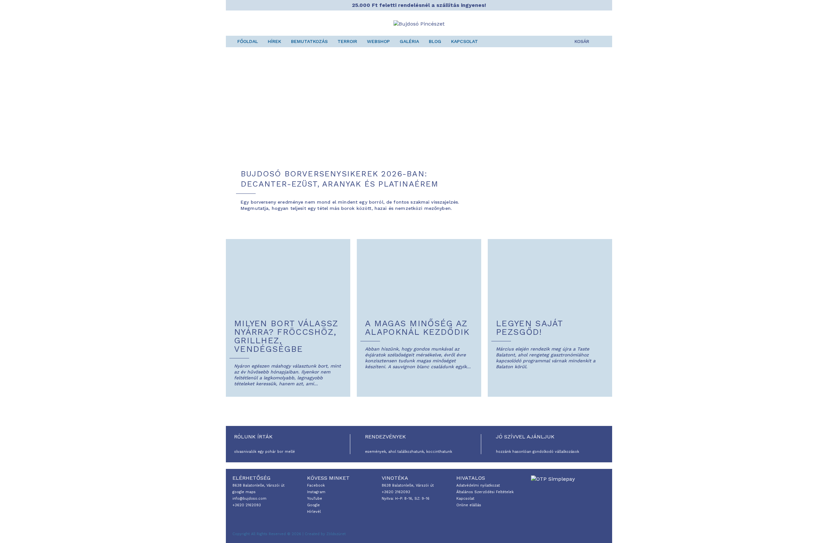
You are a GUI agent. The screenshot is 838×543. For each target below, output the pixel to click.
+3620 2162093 (246, 505)
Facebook (316, 485)
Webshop (378, 41)
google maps (244, 492)
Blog (435, 41)
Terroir (347, 41)
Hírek (274, 41)
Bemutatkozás (309, 41)
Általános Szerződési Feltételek (485, 492)
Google (313, 505)
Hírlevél (314, 512)
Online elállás (468, 505)
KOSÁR (581, 41)
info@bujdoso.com (249, 498)
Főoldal (247, 41)
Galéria (409, 41)
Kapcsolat (464, 41)
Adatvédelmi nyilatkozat (478, 485)
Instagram (316, 492)
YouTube (314, 498)
